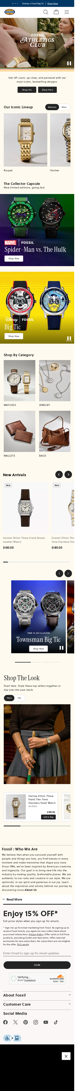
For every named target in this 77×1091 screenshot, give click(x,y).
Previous (7, 804)
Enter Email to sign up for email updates (31, 950)
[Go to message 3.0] (17, 3)
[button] (59, 573)
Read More (14, 897)
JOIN (37, 962)
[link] (37, 230)
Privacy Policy (36, 931)
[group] (37, 615)
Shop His (27, 89)
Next (66, 804)
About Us (30, 887)
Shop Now (13, 258)
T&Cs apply (23, 941)
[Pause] (69, 63)
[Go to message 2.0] (15, 3)
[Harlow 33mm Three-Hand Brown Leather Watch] (26, 508)
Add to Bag (48, 814)
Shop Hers (47, 89)
